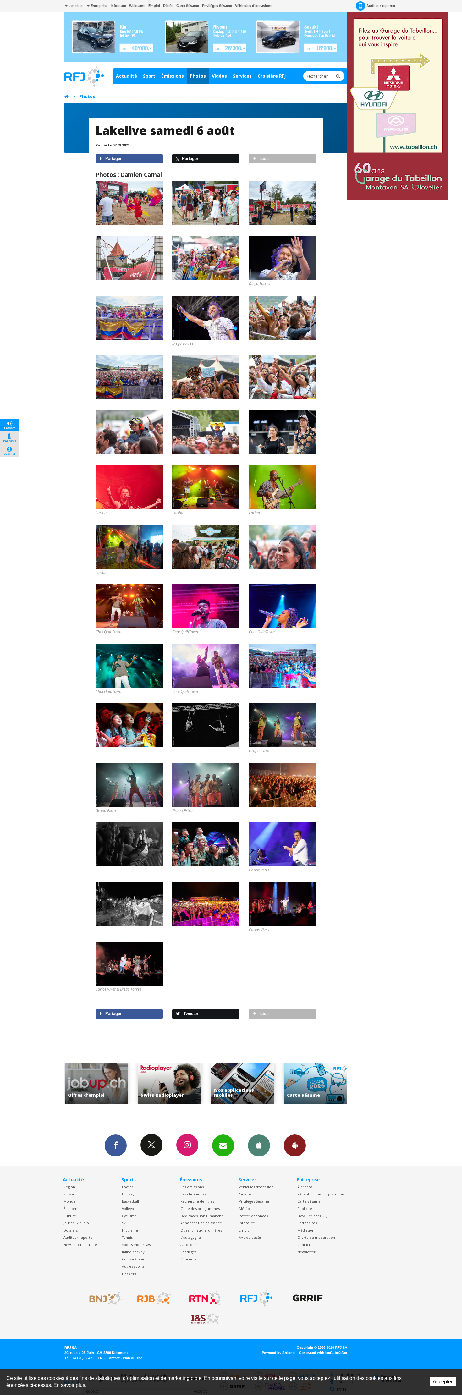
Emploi (154, 6)
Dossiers (70, 1230)
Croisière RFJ (272, 76)
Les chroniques (193, 1194)
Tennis (127, 1237)
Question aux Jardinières (201, 1230)
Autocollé (188, 1245)
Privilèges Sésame (217, 6)
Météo (244, 1208)
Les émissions (192, 1187)
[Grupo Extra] (282, 725)
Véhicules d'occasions (253, 6)
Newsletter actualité (80, 1245)
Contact (303, 1245)
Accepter (443, 1381)
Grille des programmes (200, 1208)
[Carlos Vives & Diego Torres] (129, 964)
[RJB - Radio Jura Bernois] (154, 1298)
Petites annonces (253, 1216)
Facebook (116, 1145)
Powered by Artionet (279, 1352)
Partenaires (307, 1223)
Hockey (128, 1194)
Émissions (172, 76)
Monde (69, 1201)
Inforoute (118, 6)
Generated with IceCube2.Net (323, 1352)
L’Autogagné (190, 1237)
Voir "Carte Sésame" (242, 1084)
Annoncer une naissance (201, 1223)
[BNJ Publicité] (102, 1298)
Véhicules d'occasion (256, 1187)
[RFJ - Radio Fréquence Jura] (256, 1298)
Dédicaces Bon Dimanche (201, 1216)
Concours (188, 1259)
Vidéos (219, 76)
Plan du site (132, 1358)
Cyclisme (129, 1216)
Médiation (305, 1230)
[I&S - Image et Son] (205, 1318)
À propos (304, 1187)
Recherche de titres (197, 1201)
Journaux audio (76, 1223)
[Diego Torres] (282, 258)
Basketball (130, 1201)
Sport (149, 76)
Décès (168, 6)
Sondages (188, 1252)
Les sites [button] (75, 6)
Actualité (126, 76)
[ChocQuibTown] (129, 606)
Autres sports (133, 1266)
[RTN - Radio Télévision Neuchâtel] (205, 1298)
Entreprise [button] (98, 6)
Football (128, 1187)
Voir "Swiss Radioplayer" (96, 1084)
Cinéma (245, 1194)
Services (242, 76)
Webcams (137, 6)
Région (69, 1187)
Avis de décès (250, 1237)
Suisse (68, 1194)
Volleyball (130, 1208)
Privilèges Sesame (254, 1201)
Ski (124, 1223)
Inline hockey (133, 1252)
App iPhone (259, 1145)
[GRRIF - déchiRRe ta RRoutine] (307, 1298)
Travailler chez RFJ (312, 1216)
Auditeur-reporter (380, 6)
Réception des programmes (320, 1194)
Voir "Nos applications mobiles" (169, 1084)
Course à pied (133, 1259)
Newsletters (223, 1145)
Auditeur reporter (78, 1237)
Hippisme (130, 1230)
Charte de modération (316, 1237)
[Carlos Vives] (282, 844)
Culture (69, 1216)
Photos (198, 76)
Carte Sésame (187, 6)
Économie (71, 1208)
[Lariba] (129, 487)
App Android (295, 1145)
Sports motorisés (136, 1245)
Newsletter (306, 1252)
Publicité (304, 1208)
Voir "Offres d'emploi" (316, 1084)
